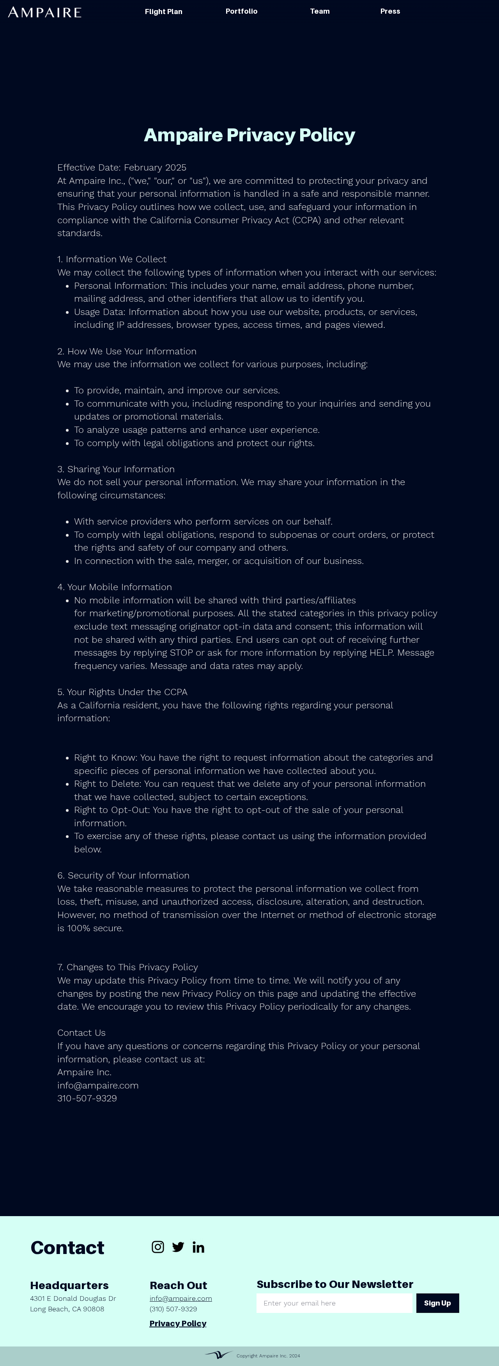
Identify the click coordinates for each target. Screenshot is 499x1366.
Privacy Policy (177, 1323)
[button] (241, 11)
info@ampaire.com (181, 1298)
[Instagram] (158, 1247)
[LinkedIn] (198, 1247)
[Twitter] (178, 1247)
